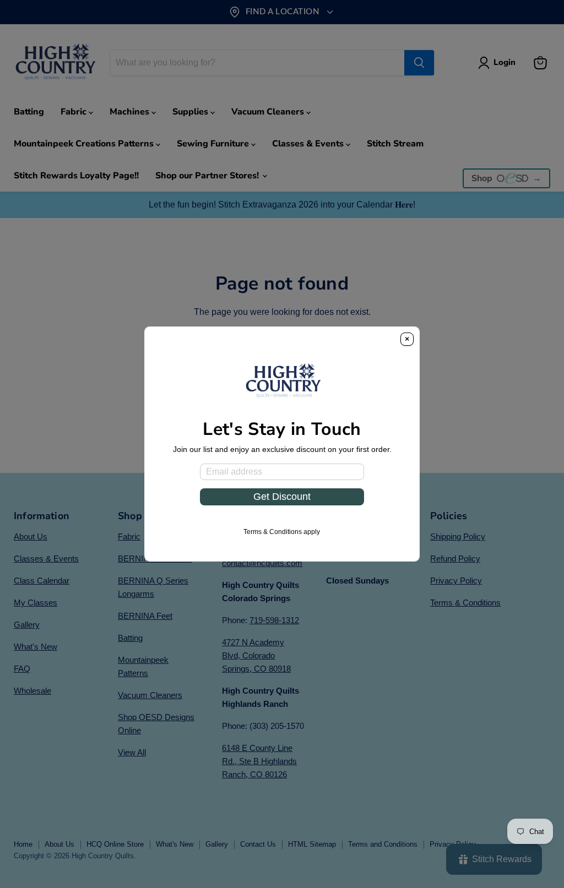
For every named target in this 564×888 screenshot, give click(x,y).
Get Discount (282, 496)
